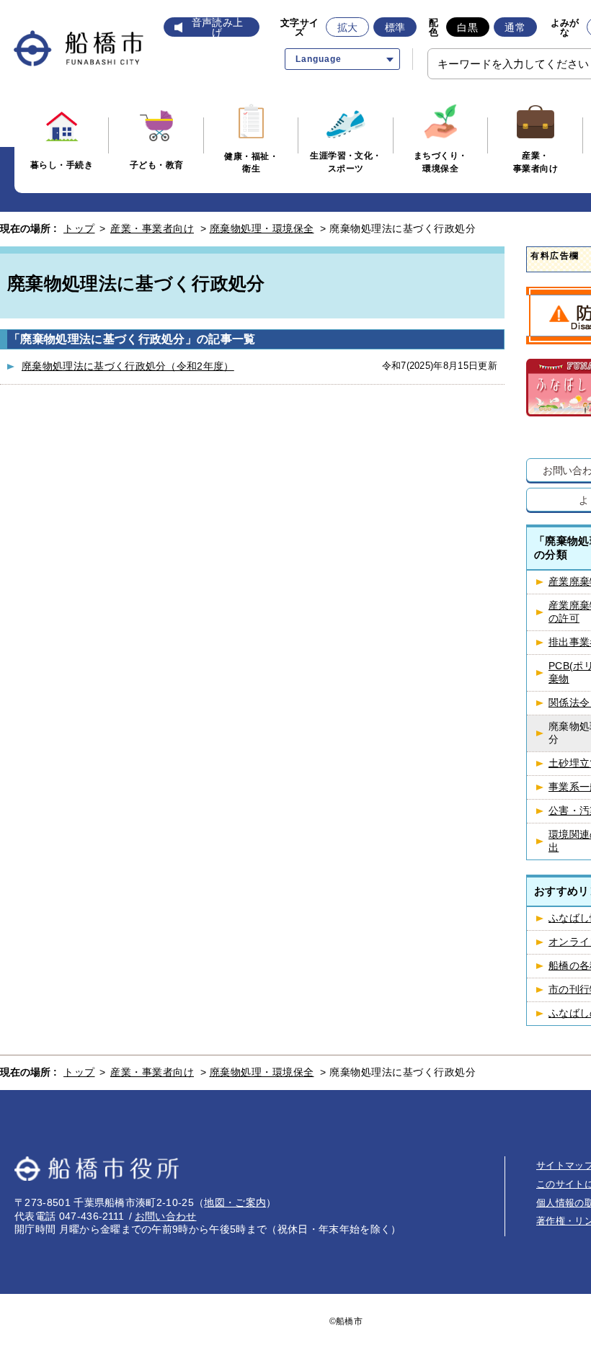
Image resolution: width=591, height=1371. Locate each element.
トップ (79, 228)
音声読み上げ (218, 27)
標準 (395, 27)
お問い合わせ (166, 1216)
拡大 (347, 27)
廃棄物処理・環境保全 (262, 228)
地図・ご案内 (235, 1202)
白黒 (467, 27)
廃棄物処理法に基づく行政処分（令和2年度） (128, 366)
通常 (515, 27)
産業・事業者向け (152, 228)
